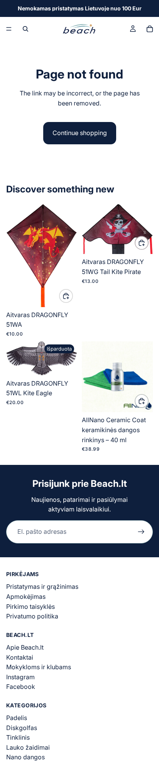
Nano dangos (25, 757)
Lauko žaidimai (28, 747)
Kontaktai (19, 657)
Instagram (20, 677)
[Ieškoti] (25, 28)
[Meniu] (9, 29)
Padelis (16, 718)
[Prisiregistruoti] (141, 532)
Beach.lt (109, 483)
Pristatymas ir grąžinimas (42, 586)
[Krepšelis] (149, 28)
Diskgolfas (21, 728)
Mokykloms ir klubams (38, 667)
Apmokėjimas (26, 596)
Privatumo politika (32, 616)
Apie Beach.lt (25, 647)
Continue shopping (79, 133)
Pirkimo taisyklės (30, 606)
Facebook (20, 686)
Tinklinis (18, 737)
